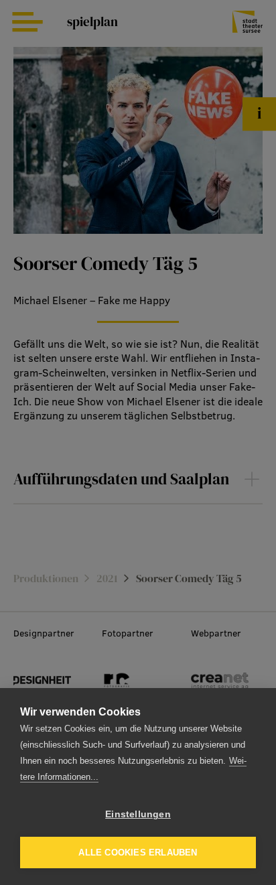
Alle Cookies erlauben (137, 852)
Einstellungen (138, 814)
